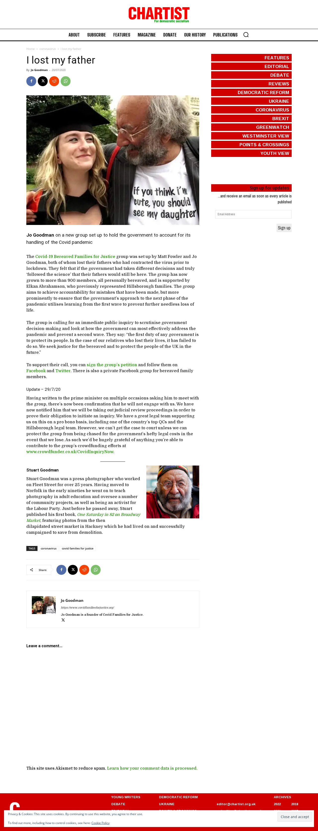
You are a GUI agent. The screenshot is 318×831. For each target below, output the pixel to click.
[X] (43, 81)
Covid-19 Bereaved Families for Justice (75, 256)
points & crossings (264, 144)
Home (30, 49)
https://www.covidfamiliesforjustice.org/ (87, 607)
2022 (277, 804)
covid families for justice (77, 548)
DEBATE (118, 804)
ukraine (279, 101)
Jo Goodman (39, 70)
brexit (280, 118)
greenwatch (272, 127)
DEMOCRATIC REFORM (178, 797)
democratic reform (263, 92)
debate (279, 75)
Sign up (284, 228)
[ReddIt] (54, 81)
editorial (277, 66)
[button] (246, 34)
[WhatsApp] (66, 81)
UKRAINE (166, 804)
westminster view (265, 136)
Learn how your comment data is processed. (152, 768)
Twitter (63, 371)
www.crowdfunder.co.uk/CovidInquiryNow (69, 452)
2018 (294, 804)
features (277, 57)
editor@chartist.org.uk (236, 804)
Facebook (36, 371)
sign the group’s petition (112, 365)
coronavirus (48, 49)
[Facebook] (31, 81)
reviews (279, 83)
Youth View (274, 153)
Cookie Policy (100, 823)
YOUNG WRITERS (125, 797)
